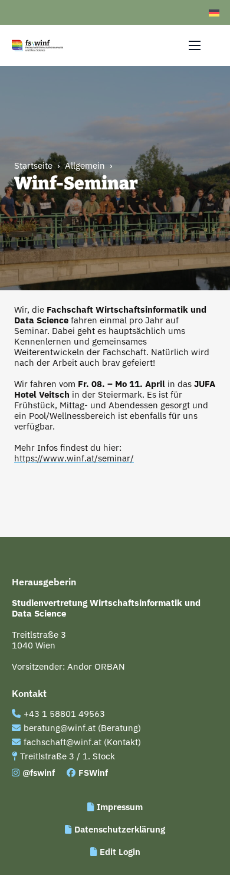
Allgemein (85, 165)
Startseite (33, 165)
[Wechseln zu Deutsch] (214, 12)
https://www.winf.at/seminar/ (74, 458)
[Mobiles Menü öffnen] (195, 45)
